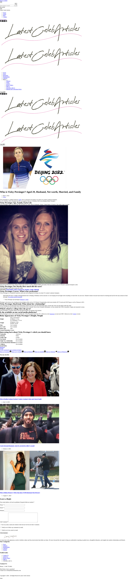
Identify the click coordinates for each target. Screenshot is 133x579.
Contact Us (6, 555)
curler (19, 199)
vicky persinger (4, 350)
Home (4, 72)
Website (2, 510)
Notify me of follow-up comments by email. (12, 527)
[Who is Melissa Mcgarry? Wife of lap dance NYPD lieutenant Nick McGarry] (29, 489)
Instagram (52, 314)
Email (2, 507)
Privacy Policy (9, 85)
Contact (8, 83)
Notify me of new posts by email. (10, 530)
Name (2, 505)
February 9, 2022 (24, 299)
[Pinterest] (6, 94)
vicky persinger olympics (14, 350)
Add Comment (4, 522)
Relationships (6, 77)
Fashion (5, 550)
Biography (5, 75)
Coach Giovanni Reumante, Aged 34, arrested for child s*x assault (17, 445)
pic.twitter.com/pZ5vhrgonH (15, 297)
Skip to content (3, 0)
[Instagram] (3, 94)
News (4, 74)
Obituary (8, 81)
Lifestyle (5, 78)
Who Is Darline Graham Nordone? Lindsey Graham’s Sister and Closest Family (21, 399)
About (7, 82)
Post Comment (4, 533)
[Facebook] (1, 94)
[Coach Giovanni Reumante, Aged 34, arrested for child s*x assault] (29, 442)
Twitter (74, 314)
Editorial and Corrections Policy (14, 89)
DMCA (8, 86)
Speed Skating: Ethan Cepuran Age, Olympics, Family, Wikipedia (22, 289)
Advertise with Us (10, 88)
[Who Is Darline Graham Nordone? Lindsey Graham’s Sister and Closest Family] (29, 396)
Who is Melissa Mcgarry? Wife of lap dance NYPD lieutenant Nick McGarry (20, 492)
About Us (5, 556)
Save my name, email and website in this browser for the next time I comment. (20, 524)
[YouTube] (5, 94)
